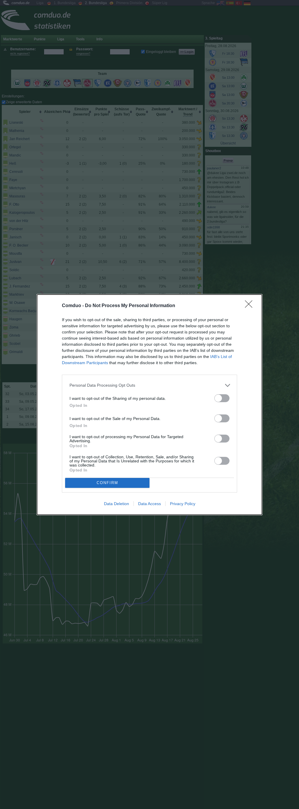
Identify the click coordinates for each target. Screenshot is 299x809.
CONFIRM (107, 483)
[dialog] (149, 405)
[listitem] (149, 385)
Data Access (149, 503)
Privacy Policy (182, 503)
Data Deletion (116, 503)
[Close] (250, 305)
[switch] (222, 398)
